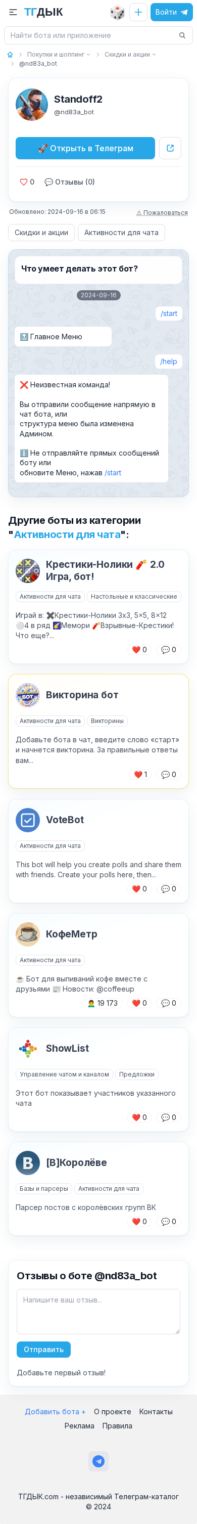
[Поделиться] (170, 148)
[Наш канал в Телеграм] (98, 1461)
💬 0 (168, 649)
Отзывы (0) (69, 181)
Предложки (137, 1074)
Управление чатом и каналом (64, 1074)
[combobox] (92, 35)
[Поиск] (182, 35)
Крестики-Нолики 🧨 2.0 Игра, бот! (105, 570)
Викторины (107, 721)
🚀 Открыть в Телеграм (85, 148)
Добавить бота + (55, 1411)
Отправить (44, 1349)
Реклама (79, 1425)
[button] (13, 12)
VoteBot (65, 820)
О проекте (112, 1411)
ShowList (67, 1048)
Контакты (156, 1411)
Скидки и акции (127, 54)
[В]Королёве (76, 1163)
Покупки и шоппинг (55, 54)
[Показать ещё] (87, 55)
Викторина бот (82, 695)
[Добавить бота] (138, 12)
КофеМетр (71, 934)
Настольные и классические (134, 596)
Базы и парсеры (44, 1188)
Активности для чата (121, 232)
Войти (166, 12)
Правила (117, 1425)
